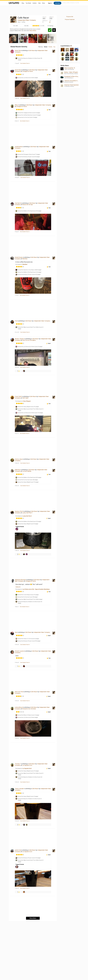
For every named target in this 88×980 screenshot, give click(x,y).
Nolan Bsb (18, 50)
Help (39, 3)
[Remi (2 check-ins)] (67, 59)
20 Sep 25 (17, 177)
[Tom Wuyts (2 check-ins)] (72, 54)
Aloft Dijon (25, 398)
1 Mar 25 (16, 606)
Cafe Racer (32, 50)
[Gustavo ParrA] (24, 554)
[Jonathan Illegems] (24, 825)
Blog (23, 3)
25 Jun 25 (17, 332)
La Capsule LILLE (27, 765)
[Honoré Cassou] (24, 371)
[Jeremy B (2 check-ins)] (72, 50)
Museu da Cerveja (27, 204)
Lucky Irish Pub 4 (27, 512)
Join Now (57, 3)
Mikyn (16, 105)
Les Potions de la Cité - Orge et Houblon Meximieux (36, 589)
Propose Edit (69, 16)
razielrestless (18, 146)
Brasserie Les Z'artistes (29, 708)
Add (54, 30)
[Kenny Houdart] (27, 825)
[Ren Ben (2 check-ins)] (76, 59)
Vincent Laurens (19, 651)
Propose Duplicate (70, 19)
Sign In (50, 3)
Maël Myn (17, 469)
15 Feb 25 (17, 644)
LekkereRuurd (19, 707)
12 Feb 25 (17, 820)
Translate (17, 586)
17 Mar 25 (17, 550)
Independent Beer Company (27, 20)
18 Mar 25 (17, 485)
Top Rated (28, 3)
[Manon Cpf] (24, 666)
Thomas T (18, 763)
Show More (32, 30)
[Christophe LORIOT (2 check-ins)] (63, 59)
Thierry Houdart (19, 788)
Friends (50, 46)
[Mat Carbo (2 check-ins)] (67, 54)
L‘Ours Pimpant (27, 401)
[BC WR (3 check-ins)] (67, 50)
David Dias (18, 70)
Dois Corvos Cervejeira (29, 340)
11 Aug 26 (17, 63)
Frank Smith (18, 396)
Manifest (24, 258)
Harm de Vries (19, 691)
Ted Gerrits (18, 203)
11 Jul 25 (16, 295)
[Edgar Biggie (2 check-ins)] (76, 54)
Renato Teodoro (19, 338)
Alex (16, 632)
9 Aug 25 (17, 231)
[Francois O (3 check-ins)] (63, 50)
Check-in (50, 30)
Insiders (35, 3)
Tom (16, 321)
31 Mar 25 (17, 463)
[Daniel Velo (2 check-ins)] (72, 59)
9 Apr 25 (17, 433)
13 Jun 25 (17, 367)
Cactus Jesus (19, 459)
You (54, 46)
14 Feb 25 (17, 700)
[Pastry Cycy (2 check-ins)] (63, 54)
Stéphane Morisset (20, 579)
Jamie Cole (18, 850)
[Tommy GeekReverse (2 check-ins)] (76, 50)
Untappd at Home (27, 71)
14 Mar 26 (17, 98)
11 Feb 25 (17, 888)
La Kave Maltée (26, 471)
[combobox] (71, 3)
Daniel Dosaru (19, 257)
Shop (43, 3)
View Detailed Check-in (25, 63)
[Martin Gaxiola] (27, 554)
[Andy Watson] (24, 892)
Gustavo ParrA (19, 511)
